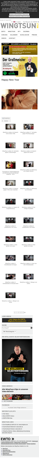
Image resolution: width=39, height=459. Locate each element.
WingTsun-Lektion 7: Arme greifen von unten (10, 245)
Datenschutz (17, 442)
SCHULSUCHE (24, 35)
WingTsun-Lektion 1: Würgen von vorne (10, 301)
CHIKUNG (4, 35)
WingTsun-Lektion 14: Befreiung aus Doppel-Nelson (28, 170)
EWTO (3, 31)
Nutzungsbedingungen (7, 442)
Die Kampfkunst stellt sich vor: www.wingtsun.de (15, 424)
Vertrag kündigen (31, 443)
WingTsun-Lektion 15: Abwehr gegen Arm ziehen (28, 151)
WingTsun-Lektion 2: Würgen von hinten (28, 283)
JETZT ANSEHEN (8, 401)
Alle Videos (6, 414)
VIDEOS (3, 38)
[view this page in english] (17, 22)
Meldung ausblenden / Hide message (19, 16)
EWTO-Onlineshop (7, 454)
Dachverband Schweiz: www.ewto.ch (12, 429)
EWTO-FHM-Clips (7, 418)
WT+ (19, 31)
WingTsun (5, 448)
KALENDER (13, 35)
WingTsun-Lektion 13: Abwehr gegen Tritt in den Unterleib (10, 189)
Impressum (35, 441)
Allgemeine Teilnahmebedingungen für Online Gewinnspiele (14, 443)
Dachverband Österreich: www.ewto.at (13, 426)
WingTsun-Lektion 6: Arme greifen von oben (28, 245)
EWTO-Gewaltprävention (9, 451)
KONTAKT (12, 38)
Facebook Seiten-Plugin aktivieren (17, 407)
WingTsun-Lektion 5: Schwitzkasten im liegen (10, 264)
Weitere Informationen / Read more (19, 14)
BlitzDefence (6, 453)
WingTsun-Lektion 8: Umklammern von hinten (28, 226)
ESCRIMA (26, 31)
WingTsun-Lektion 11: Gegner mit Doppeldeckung (10, 208)
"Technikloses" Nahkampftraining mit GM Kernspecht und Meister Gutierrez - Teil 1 (10, 173)
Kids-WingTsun (6, 450)
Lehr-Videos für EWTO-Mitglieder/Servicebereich (17, 320)
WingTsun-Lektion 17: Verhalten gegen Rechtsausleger (28, 133)
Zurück (6, 121)
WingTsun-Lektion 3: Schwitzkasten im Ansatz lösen (10, 283)
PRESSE (34, 35)
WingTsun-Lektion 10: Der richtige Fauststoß (28, 208)
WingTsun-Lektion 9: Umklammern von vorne (10, 226)
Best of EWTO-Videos (8, 416)
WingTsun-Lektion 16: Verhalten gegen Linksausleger (10, 151)
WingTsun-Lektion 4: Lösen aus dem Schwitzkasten (28, 264)
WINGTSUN (11, 31)
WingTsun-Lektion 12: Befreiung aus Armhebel (28, 189)
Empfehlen (7, 118)
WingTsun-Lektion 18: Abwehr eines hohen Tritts (10, 133)
